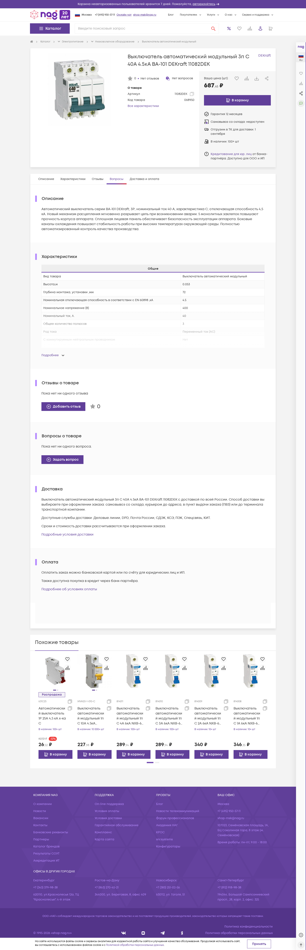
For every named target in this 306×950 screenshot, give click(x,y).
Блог (171, 15)
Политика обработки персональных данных (239, 933)
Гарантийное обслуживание (116, 825)
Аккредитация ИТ (46, 861)
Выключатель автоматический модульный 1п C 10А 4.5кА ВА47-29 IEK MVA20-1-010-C (90, 716)
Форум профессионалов (175, 818)
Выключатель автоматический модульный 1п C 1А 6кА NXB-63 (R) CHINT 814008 (247, 716)
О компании (42, 804)
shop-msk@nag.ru (144, 15)
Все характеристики (143, 106)
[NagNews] (162, 933)
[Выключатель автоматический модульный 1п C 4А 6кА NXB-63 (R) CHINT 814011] (134, 671)
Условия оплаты (107, 811)
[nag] (182, 933)
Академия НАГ (167, 825)
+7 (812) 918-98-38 (229, 887)
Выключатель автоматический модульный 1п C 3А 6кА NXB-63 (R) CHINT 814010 (168, 716)
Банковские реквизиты (50, 832)
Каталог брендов (46, 846)
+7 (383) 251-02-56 (168, 887)
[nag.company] (123, 933)
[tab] (46, 179)
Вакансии (40, 818)
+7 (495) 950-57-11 (105, 15)
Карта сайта (104, 839)
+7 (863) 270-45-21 (107, 887)
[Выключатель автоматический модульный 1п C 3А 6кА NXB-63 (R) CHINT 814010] (172, 671)
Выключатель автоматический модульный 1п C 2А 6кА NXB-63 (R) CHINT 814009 (207, 716)
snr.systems (164, 839)
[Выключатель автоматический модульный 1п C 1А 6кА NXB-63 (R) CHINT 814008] (250, 671)
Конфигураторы (168, 846)
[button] (153, 4)
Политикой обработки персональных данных (135, 945)
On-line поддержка (109, 804)
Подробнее (50, 355)
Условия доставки (108, 818)
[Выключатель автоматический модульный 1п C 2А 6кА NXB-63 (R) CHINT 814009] (211, 671)
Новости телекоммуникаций (177, 811)
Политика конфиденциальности (248, 927)
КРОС (160, 832)
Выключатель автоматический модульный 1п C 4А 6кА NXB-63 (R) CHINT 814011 (130, 716)
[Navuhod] (143, 933)
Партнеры (41, 839)
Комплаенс (103, 832)
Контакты (40, 825)
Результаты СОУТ (46, 854)
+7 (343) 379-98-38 (45, 887)
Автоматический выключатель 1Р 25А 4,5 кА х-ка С (52, 716)
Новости (39, 811)
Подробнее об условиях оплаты (69, 589)
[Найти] (213, 28)
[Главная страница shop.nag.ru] (50, 14)
